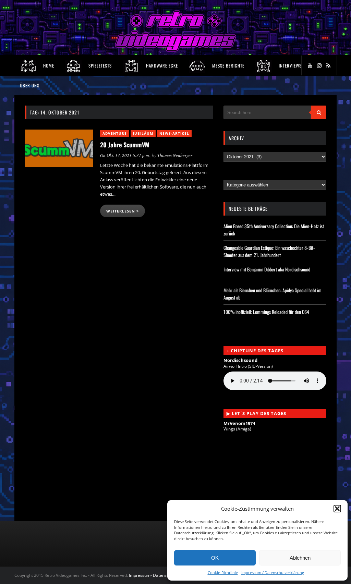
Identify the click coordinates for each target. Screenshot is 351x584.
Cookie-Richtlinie (223, 572)
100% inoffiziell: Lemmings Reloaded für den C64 (266, 311)
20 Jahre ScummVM (124, 144)
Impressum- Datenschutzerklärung (162, 575)
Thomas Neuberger (174, 155)
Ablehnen (300, 558)
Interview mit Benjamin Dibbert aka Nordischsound (266, 269)
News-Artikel (174, 133)
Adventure (114, 133)
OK (215, 558)
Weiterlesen (121, 211)
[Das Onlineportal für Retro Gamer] (175, 50)
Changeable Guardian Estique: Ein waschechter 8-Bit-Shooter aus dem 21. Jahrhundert (269, 251)
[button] (337, 508)
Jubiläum (143, 133)
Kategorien (236, 177)
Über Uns (29, 85)
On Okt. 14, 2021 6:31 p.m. (125, 155)
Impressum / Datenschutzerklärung (272, 572)
